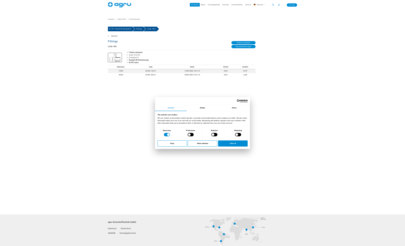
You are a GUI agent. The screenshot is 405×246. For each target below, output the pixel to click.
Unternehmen (237, 5)
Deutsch (260, 5)
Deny (172, 143)
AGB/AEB (111, 233)
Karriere (225, 5)
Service (248, 5)
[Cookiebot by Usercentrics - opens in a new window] (238, 101)
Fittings (139, 29)
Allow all (233, 143)
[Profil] (277, 4)
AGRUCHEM (121, 19)
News (203, 5)
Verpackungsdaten (243, 43)
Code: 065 (151, 29)
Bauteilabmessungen (243, 46)
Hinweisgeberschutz (128, 233)
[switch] (191, 134)
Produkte (194, 5)
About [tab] (234, 108)
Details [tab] (202, 108)
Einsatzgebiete (214, 5)
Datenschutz (126, 228)
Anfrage (292, 5)
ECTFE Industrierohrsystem (120, 29)
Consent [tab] (171, 108)
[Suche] (273, 4)
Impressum (112, 228)
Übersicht (114, 36)
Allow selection (202, 143)
